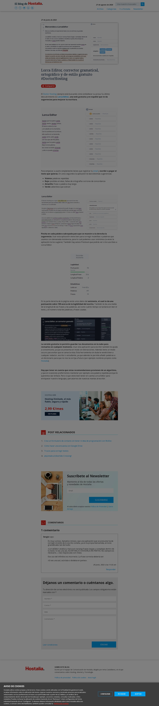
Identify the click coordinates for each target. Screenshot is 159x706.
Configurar (105, 694)
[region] (79, 694)
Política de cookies (61, 704)
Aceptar (138, 694)
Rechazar (121, 694)
